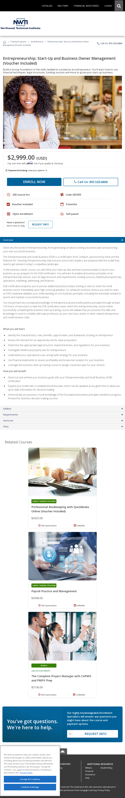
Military (88, 767)
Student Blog (106, 767)
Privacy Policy (103, 790)
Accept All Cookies (30, 779)
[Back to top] (62, 763)
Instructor (8, 420)
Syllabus (7, 408)
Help (87, 777)
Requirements (10, 414)
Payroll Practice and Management (54, 591)
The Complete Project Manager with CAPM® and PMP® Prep (61, 678)
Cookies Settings (30, 787)
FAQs (6, 426)
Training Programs (18, 41)
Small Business (37, 41)
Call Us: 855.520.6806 (109, 43)
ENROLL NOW (34, 181)
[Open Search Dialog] (119, 5)
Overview (8, 239)
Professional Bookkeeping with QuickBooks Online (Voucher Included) (60, 509)
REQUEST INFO (40, 224)
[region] (30, 771)
